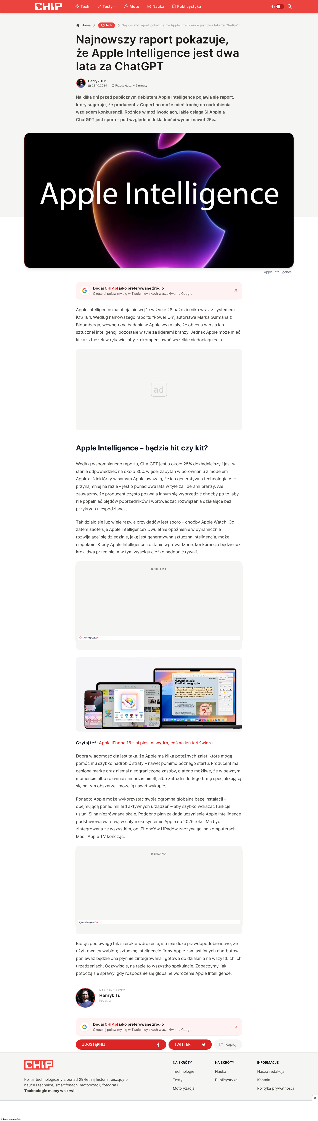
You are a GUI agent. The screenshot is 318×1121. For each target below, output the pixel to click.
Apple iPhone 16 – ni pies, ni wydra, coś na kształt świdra (156, 742)
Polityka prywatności (275, 1088)
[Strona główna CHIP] (48, 6)
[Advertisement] (159, 603)
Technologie (183, 1071)
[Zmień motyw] (277, 6)
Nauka (158, 6)
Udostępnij (93, 1044)
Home (86, 25)
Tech (84, 6)
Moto (134, 6)
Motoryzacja (183, 1088)
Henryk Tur (97, 81)
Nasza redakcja (270, 1071)
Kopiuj (230, 1044)
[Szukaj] (290, 6)
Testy (108, 6)
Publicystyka (189, 6)
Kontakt (263, 1080)
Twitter (182, 1044)
